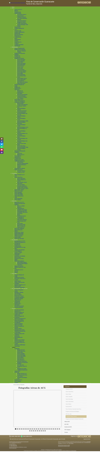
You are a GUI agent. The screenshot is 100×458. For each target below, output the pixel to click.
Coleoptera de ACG (19, 269)
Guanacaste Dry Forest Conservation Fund (75, 442)
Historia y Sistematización (20, 208)
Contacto (17, 43)
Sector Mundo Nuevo (22, 78)
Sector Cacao (20, 67)
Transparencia (18, 39)
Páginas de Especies (19, 234)
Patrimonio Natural (19, 298)
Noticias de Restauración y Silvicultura (20, 332)
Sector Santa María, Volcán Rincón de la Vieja (19, 196)
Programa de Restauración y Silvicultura (18, 88)
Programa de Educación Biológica (72, 411)
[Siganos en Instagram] (85, 2)
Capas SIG (19, 153)
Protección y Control (19, 296)
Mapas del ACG (20, 154)
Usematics (89, 441)
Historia (16, 10)
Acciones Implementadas (22, 163)
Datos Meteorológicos (19, 261)
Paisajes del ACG (21, 349)
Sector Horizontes (21, 74)
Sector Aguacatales (21, 79)
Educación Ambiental (19, 228)
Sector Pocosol (20, 65)
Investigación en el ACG (20, 241)
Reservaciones (20, 103)
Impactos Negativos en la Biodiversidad (20, 285)
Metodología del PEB (22, 211)
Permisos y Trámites (19, 292)
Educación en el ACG (19, 202)
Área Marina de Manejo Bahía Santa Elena (20, 169)
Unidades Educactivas (22, 209)
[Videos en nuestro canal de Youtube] (83, 2)
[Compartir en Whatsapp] (1, 147)
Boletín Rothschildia (19, 233)
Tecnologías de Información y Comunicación (18, 157)
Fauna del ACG (20, 358)
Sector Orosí (20, 68)
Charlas (16, 382)
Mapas (16, 259)
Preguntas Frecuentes (19, 258)
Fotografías (17, 348)
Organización (17, 27)
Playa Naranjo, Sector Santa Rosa (22, 183)
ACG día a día (20, 364)
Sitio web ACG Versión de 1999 (64, 445)
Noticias (16, 40)
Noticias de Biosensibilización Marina (18, 337)
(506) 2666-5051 (13, 444)
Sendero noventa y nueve (22, 188)
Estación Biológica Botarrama (21, 123)
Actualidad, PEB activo (22, 212)
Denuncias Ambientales (20, 287)
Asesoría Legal (18, 30)
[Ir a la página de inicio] (1, 139)
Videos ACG (17, 371)
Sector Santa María (21, 63)
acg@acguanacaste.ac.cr (16, 442)
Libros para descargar (19, 238)
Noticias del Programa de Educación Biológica (20, 319)
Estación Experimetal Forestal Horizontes (21, 111)
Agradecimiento (87, 439)
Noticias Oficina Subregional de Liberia (19, 329)
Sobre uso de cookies (57, 449)
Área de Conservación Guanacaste (40, 1)
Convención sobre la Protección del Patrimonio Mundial (21, 16)
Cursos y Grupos (18, 252)
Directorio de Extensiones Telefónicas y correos (18, 447)
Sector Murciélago (21, 64)
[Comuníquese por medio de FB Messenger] (90, 2)
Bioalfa (16, 272)
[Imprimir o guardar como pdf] (1, 152)
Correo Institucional (12, 448)
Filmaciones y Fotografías (18, 254)
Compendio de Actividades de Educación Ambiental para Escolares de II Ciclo (22, 220)
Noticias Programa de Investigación (19, 322)
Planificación (17, 33)
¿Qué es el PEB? (21, 206)
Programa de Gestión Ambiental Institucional (20, 160)
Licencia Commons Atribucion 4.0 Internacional (67, 450)
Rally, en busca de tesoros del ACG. (21, 226)
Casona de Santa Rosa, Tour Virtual (22, 375)
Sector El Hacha (20, 69)
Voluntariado (17, 45)
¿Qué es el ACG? (18, 9)
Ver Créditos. (71, 443)
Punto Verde (20, 223)
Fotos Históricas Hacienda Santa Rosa (22, 360)
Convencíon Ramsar (21, 20)
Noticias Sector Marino (20, 339)
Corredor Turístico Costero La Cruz (21, 171)
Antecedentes (20, 162)
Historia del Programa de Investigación (20, 243)
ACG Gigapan (18, 381)
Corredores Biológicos (19, 297)
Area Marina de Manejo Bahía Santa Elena (22, 83)
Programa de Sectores (19, 58)
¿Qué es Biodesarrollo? (20, 48)
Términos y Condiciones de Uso (47, 449)
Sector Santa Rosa (21, 59)
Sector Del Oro (20, 80)
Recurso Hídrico (18, 294)
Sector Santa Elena (21, 72)
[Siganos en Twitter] (81, 2)
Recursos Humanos (19, 34)
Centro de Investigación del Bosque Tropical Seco (22, 106)
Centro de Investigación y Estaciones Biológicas (20, 101)
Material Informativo (21, 164)
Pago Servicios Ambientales (18, 300)
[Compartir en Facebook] (1, 141)
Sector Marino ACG (19, 99)
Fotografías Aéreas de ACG (71, 416)
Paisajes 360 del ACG (22, 373)
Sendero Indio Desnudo (22, 187)
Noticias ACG (18, 311)
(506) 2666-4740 (14, 445)
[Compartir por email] (2, 150)
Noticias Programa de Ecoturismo (19, 316)
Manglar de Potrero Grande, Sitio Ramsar (22, 22)
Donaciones (19, 213)
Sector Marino (18, 199)
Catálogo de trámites (19, 44)
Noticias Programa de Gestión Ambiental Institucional (19, 313)
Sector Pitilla (20, 73)
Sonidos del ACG (18, 379)
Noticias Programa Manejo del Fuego (19, 324)
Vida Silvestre (18, 293)
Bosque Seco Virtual (19, 232)
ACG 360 (17, 372)
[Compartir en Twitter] (1, 144)
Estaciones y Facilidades (20, 256)
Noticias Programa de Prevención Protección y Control (20, 342)
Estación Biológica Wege (22, 147)
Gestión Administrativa (19, 32)
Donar (16, 38)
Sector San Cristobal (21, 70)
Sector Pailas (20, 62)
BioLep (16, 271)
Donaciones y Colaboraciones (18, 36)
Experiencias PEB (21, 224)
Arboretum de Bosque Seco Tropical (22, 98)
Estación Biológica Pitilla (22, 121)
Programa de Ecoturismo (20, 49)
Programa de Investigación (17, 56)
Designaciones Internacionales (18, 12)
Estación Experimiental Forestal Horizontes (22, 95)
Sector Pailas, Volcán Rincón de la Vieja (19, 190)
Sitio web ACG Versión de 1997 (64, 446)
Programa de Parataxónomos (18, 245)
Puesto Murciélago (21, 145)
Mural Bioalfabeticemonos (21, 215)
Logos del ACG (18, 42)
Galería (18, 167)
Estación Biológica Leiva (22, 127)
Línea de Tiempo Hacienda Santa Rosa (22, 185)
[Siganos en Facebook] (79, 2)
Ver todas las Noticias (19, 309)
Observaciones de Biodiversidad (18, 236)
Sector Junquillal (20, 60)
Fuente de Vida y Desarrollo (34, 4)
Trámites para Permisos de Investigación (20, 250)
